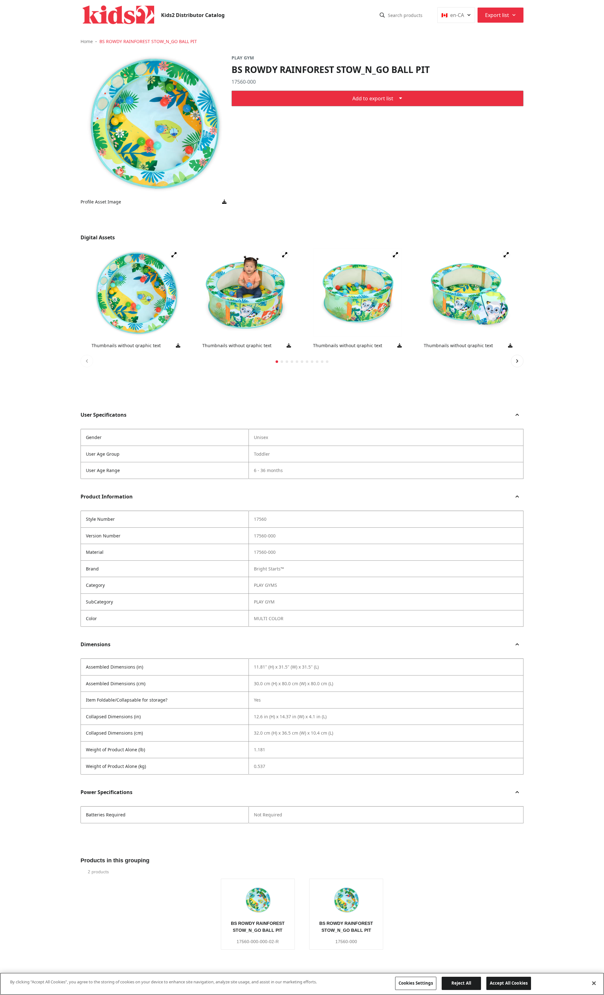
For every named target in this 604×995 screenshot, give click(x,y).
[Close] (594, 983)
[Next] (517, 361)
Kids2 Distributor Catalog (193, 15)
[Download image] (224, 201)
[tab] (277, 361)
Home (87, 41)
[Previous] (87, 361)
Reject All (461, 983)
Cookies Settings (416, 983)
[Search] (382, 15)
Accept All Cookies (509, 983)
